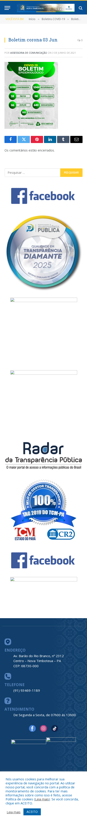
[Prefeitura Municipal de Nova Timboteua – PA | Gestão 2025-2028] (46, 8)
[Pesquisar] (80, 8)
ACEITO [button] (32, 812)
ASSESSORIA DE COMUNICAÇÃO (28, 52)
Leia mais (42, 799)
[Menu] (7, 8)
